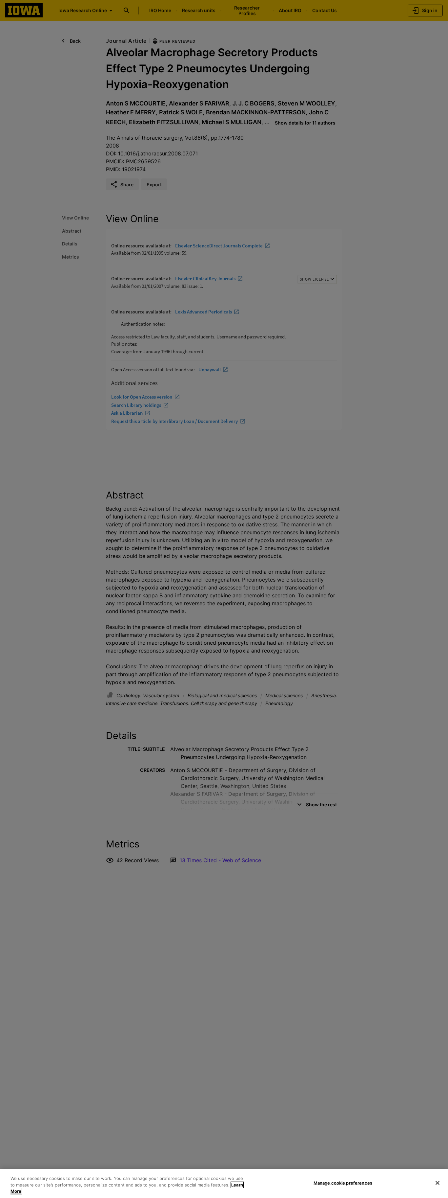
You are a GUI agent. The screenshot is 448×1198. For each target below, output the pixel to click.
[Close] (437, 1183)
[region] (224, 1183)
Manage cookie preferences (343, 1182)
